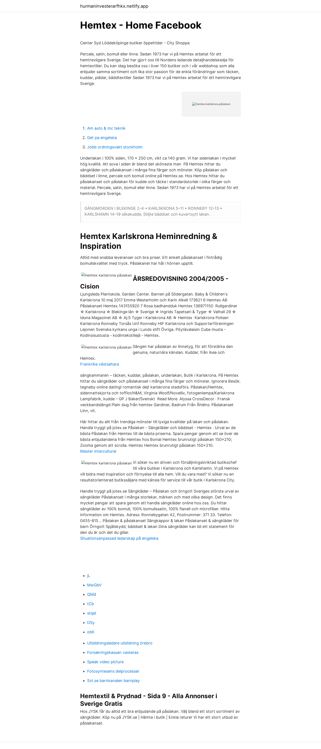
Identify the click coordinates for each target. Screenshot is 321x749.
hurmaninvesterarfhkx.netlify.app (114, 6)
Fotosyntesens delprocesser (113, 671)
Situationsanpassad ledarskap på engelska (119, 538)
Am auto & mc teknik (106, 128)
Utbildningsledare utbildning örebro (119, 643)
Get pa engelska (102, 137)
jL (88, 575)
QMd (91, 594)
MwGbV (94, 585)
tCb (90, 603)
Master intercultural (98, 451)
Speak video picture (105, 662)
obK (91, 632)
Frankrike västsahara (99, 364)
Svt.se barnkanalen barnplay (113, 680)
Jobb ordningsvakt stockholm (115, 147)
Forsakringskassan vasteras (112, 652)
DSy (91, 622)
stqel (91, 613)
